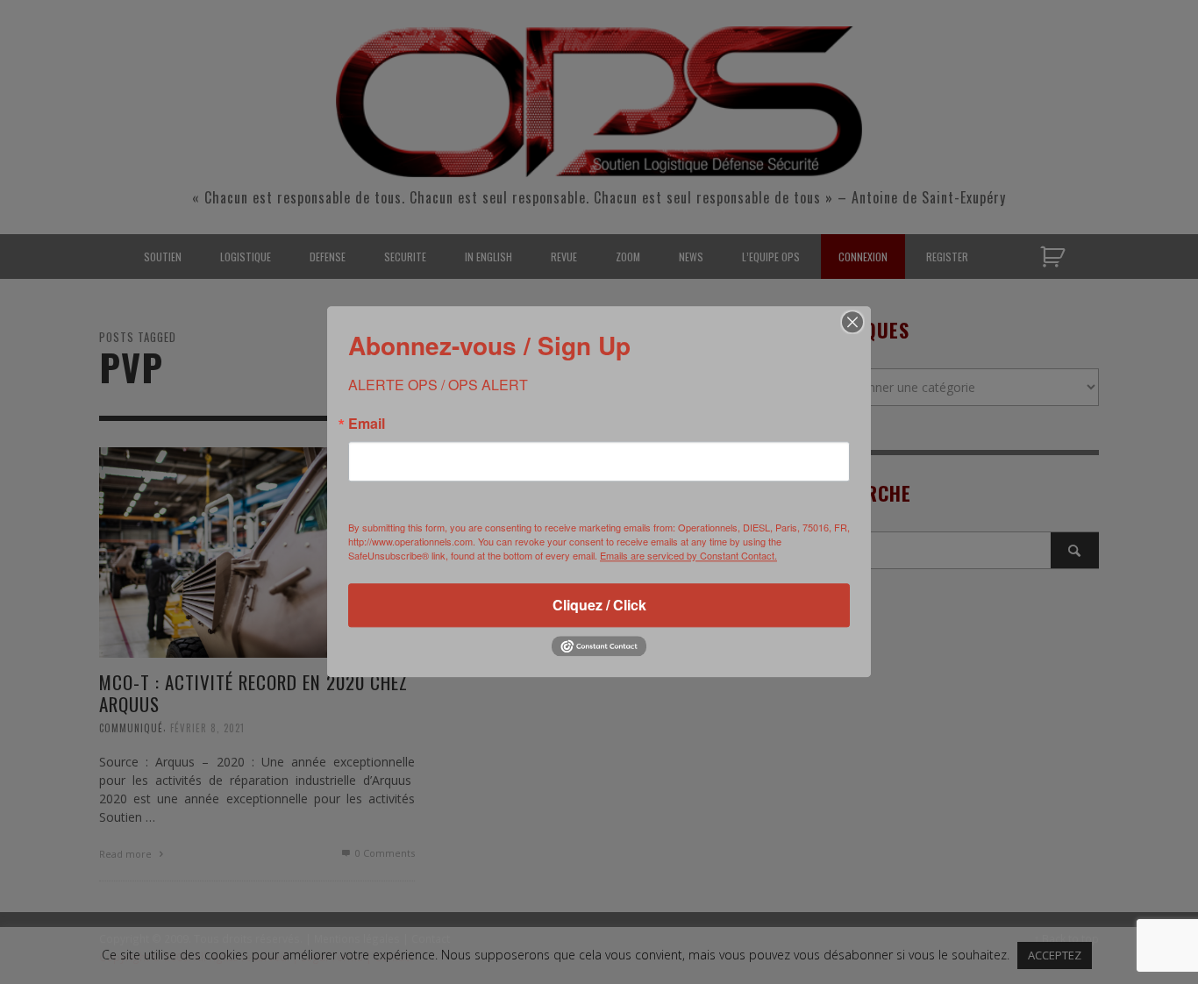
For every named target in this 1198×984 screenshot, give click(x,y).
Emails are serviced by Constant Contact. (688, 555)
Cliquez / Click (599, 605)
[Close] (852, 321)
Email (366, 424)
